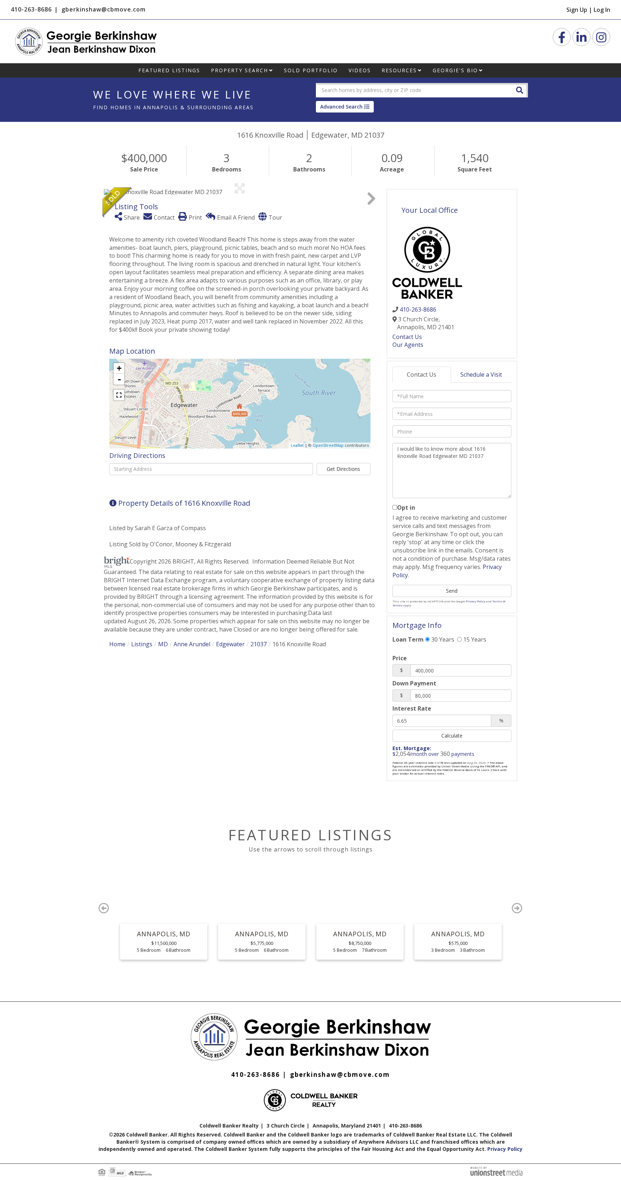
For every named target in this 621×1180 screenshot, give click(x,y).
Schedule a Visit (481, 374)
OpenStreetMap (328, 445)
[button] (520, 89)
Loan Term (408, 639)
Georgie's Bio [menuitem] (455, 70)
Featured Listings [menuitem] (169, 70)
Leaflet (297, 445)
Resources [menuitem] (399, 70)
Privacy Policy (475, 601)
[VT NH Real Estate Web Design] (496, 1171)
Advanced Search (341, 106)
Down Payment (414, 683)
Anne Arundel (192, 644)
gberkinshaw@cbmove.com (103, 9)
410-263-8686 (31, 9)
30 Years (442, 639)
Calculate (452, 735)
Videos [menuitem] (360, 70)
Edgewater (230, 644)
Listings (141, 644)
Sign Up (576, 10)
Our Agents (407, 345)
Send (451, 590)
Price (399, 658)
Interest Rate (411, 708)
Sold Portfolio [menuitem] (311, 70)
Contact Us (407, 337)
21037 (258, 644)
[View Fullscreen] (119, 395)
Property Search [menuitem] (239, 70)
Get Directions (343, 468)
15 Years (474, 639)
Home (117, 644)
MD (163, 644)
